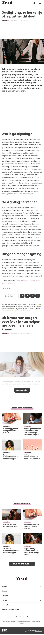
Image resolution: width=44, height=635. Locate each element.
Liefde (4, 600)
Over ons (13, 622)
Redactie (6, 622)
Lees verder (22, 390)
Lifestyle (5, 605)
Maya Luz (29, 333)
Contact (21, 623)
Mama (4, 586)
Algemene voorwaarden (32, 622)
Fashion (5, 596)
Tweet (27, 296)
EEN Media (38, 631)
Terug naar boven (20, 563)
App (37, 296)
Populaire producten (10, 609)
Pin (32, 296)
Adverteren (20, 622)
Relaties (5, 20)
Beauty (5, 591)
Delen (22, 296)
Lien (27, 20)
